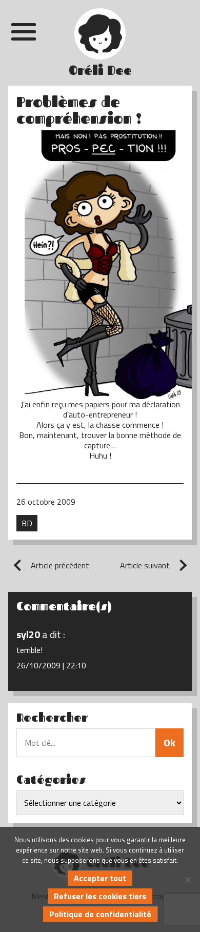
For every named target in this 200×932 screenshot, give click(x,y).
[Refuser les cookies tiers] (187, 880)
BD (27, 523)
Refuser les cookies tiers (100, 896)
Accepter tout (100, 878)
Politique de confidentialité (100, 914)
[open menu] (23, 31)
